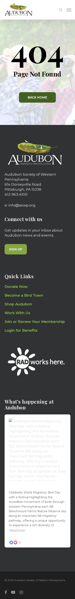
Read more (17, 530)
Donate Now (16, 286)
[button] (69, 10)
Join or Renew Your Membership (35, 322)
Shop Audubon (18, 304)
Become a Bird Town (24, 295)
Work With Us (17, 313)
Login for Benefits (21, 330)
